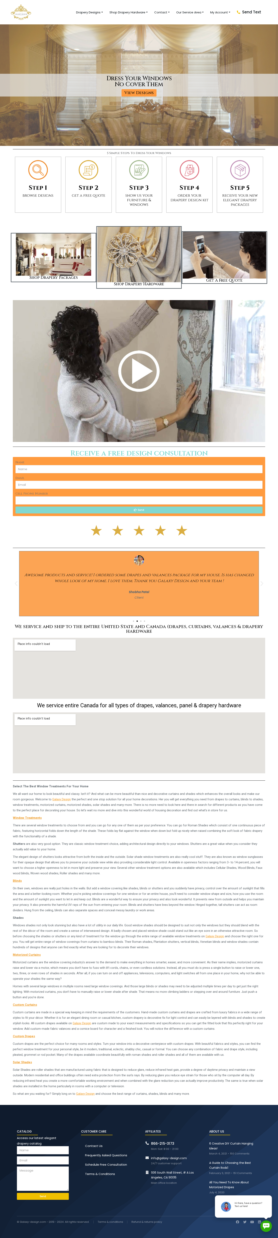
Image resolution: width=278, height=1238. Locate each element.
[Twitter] (244, 1222)
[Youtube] (252, 1222)
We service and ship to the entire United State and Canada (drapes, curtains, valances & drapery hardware (139, 629)
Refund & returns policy (146, 1222)
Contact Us (94, 1146)
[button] (139, 93)
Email (19, 478)
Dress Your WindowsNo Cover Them (139, 81)
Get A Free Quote (224, 280)
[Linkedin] (259, 1222)
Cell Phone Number (31, 494)
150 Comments (240, 1154)
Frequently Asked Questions (106, 1155)
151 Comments (242, 1173)
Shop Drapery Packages (53, 277)
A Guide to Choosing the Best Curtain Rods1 (230, 1165)
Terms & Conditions (100, 1174)
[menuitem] (89, 12)
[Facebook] (237, 1222)
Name (19, 462)
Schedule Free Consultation (106, 1164)
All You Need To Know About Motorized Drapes (229, 1184)
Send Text (251, 12)
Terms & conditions (110, 1222)
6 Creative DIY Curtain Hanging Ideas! (231, 1145)
